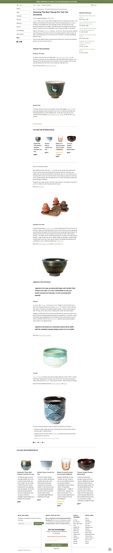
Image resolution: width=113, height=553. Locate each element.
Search (87, 518)
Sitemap (87, 520)
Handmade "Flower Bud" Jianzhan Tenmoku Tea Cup (38, 147)
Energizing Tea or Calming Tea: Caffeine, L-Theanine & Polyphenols (86, 42)
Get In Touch (88, 539)
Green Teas (76, 532)
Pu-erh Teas (76, 521)
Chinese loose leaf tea (50, 65)
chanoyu (57, 307)
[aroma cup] (55, 220)
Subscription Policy (90, 534)
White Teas (76, 530)
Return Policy (88, 532)
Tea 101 (24, 19)
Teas (24, 12)
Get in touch (20, 34)
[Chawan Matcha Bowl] (55, 368)
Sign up (38, 5)
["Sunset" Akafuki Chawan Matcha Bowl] (71, 137)
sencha (53, 383)
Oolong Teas (76, 527)
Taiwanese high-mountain (53, 114)
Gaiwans (75, 541)
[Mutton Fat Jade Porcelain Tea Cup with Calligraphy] (60, 137)
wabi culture (54, 319)
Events (87, 543)
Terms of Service (89, 538)
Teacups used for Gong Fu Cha (63, 57)
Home (18, 8)
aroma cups (70, 109)
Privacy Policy (88, 536)
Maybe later (56, 548)
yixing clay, (55, 433)
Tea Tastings (20, 30)
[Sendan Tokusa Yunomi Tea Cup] (49, 137)
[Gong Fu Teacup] (55, 98)
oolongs (61, 114)
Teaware (24, 16)
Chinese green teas (43, 244)
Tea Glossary (88, 522)
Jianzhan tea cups (50, 228)
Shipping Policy (89, 527)
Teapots (75, 539)
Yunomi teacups (37, 377)
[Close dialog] (70, 525)
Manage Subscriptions (46, 5)
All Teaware (76, 538)
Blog (18, 37)
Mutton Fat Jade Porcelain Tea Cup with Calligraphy (60, 146)
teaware (57, 438)
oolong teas (41, 186)
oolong (73, 114)
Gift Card (87, 525)
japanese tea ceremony (47, 438)
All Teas (75, 520)
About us (19, 23)
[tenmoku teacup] (55, 277)
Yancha (55, 244)
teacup (53, 438)
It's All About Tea (40, 9)
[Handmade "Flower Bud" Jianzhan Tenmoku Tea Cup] (38, 137)
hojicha (65, 383)
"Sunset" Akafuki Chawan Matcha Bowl (71, 146)
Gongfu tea (47, 31)
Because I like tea (56, 545)
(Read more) (60, 241)
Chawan (43, 305)
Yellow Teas (76, 529)
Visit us (19, 27)
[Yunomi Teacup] (55, 424)
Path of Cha (28, 550)
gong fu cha (39, 438)
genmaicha (58, 383)
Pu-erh (61, 244)
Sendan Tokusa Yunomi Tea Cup (48, 146)
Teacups (35, 21)
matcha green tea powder (44, 335)
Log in (34, 5)
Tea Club (87, 523)
